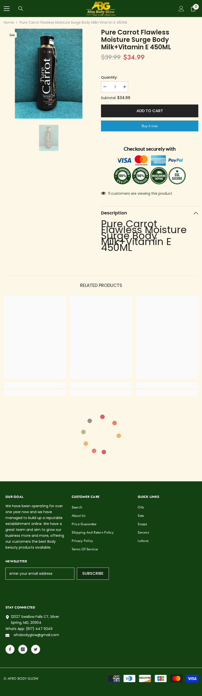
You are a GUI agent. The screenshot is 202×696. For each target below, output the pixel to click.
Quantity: (109, 77)
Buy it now (150, 126)
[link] (35, 385)
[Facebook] (10, 649)
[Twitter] (35, 649)
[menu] (7, 9)
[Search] (21, 9)
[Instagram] (22, 649)
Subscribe (92, 573)
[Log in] (181, 8)
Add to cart (149, 111)
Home (9, 22)
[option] (49, 74)
